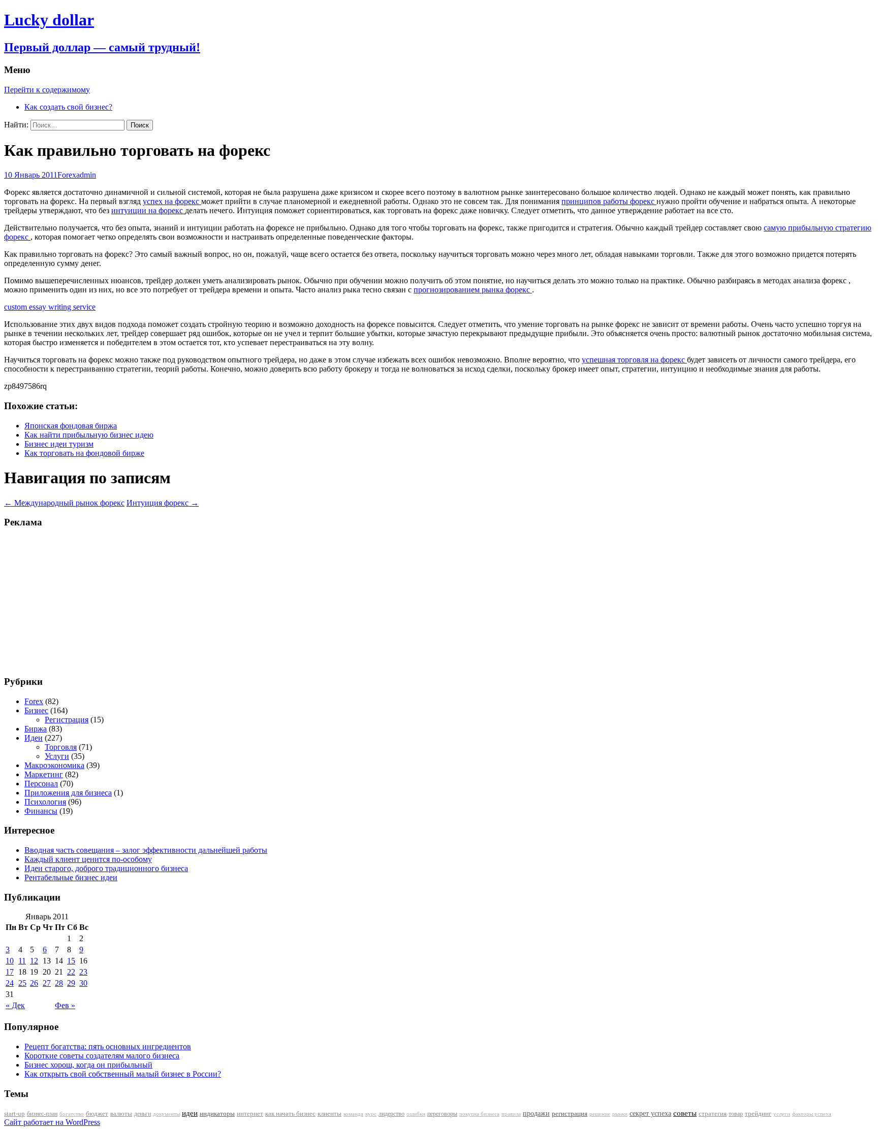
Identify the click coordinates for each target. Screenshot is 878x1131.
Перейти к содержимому (47, 89)
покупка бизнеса (479, 1114)
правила (511, 1114)
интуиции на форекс (148, 210)
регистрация (569, 1113)
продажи (536, 1113)
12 (34, 960)
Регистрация (66, 719)
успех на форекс (172, 201)
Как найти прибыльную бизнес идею (88, 434)
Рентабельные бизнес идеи (70, 877)
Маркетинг (43, 774)
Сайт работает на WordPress (52, 1122)
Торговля (61, 747)
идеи (190, 1113)
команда (353, 1114)
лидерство (391, 1113)
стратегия (713, 1113)
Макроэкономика (54, 765)
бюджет (97, 1113)
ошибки (415, 1114)
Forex (66, 175)
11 (22, 960)
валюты (121, 1113)
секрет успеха (650, 1113)
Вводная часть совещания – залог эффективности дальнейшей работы (145, 850)
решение (599, 1114)
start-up (14, 1113)
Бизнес (36, 710)
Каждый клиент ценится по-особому (88, 859)
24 (10, 983)
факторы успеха (811, 1114)
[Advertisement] (67, 601)
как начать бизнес (290, 1113)
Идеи (33, 738)
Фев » (65, 1005)
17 (10, 972)
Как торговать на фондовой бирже (84, 453)
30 (83, 983)
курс (371, 1114)
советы (685, 1113)
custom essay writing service (50, 307)
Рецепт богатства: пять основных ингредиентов (107, 1046)
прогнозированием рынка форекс (473, 289)
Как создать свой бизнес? (68, 107)
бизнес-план (42, 1113)
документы (166, 1114)
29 (71, 983)
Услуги (57, 756)
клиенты (329, 1113)
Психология (45, 801)
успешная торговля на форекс (634, 359)
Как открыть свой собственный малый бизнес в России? (122, 1074)
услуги (781, 1114)
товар (736, 1113)
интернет (250, 1113)
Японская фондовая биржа (70, 425)
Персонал (41, 783)
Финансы (40, 811)
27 (47, 983)
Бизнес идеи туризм (58, 444)
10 (10, 960)
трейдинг (758, 1113)
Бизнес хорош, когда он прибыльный (88, 1064)
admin (86, 175)
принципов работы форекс (608, 201)
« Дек (15, 1005)
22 (71, 972)
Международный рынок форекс (64, 502)
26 (34, 983)
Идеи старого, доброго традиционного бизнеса (106, 868)
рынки (620, 1114)
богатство (71, 1114)
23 (83, 972)
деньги (142, 1113)
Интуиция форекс (163, 502)
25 (22, 983)
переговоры (442, 1113)
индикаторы (217, 1113)
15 (71, 960)
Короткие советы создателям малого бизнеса (101, 1055)
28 (59, 983)
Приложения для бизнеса (68, 792)
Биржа (35, 728)
